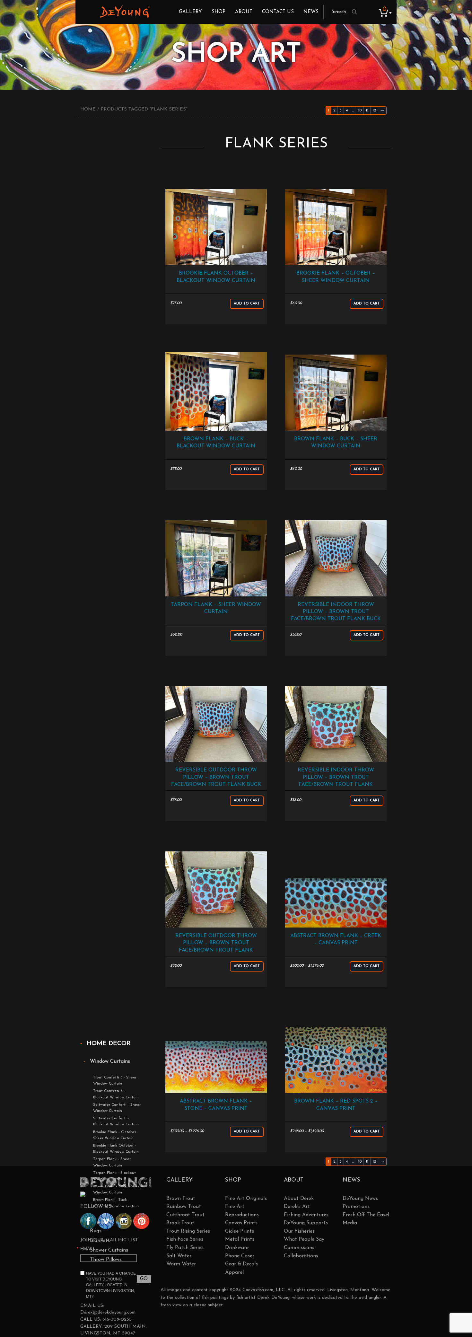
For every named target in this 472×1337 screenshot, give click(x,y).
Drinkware (237, 1247)
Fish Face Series (184, 1239)
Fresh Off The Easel (366, 1215)
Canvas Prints (241, 1223)
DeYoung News (360, 1198)
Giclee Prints (239, 1231)
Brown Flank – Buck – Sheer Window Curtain (335, 442)
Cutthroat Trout (185, 1215)
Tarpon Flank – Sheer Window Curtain (216, 608)
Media (350, 1223)
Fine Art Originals (246, 1198)
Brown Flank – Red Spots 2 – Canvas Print (336, 1105)
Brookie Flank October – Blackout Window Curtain (216, 277)
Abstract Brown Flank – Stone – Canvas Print (216, 1105)
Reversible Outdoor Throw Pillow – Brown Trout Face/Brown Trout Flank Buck (216, 777)
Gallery (190, 12)
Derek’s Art (297, 1206)
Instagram (124, 1221)
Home (88, 109)
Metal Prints (239, 1239)
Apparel (234, 1272)
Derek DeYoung (124, 11)
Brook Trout (180, 1223)
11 (367, 110)
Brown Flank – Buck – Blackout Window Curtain (216, 442)
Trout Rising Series (188, 1231)
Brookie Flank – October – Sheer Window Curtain (335, 277)
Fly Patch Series (185, 1247)
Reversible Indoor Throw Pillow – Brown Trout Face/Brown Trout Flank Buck (336, 612)
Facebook (88, 1221)
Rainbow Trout (183, 1206)
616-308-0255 (117, 1319)
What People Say (304, 1239)
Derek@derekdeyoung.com (107, 1312)
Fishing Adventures (306, 1215)
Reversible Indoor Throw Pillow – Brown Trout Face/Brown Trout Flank (336, 777)
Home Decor (109, 1044)
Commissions (299, 1247)
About (243, 12)
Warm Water (181, 1264)
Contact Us (278, 12)
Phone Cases (240, 1256)
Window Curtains (110, 1061)
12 (374, 110)
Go (144, 1278)
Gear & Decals (241, 1264)
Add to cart (247, 303)
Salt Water (178, 1256)
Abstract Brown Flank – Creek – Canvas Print (335, 939)
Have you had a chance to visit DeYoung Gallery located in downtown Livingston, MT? (111, 1284)
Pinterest (141, 1221)
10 (360, 110)
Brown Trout (180, 1198)
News (311, 12)
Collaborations (301, 1256)
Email (87, 1248)
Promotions (356, 1206)
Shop (218, 12)
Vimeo (106, 1221)
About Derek (299, 1198)
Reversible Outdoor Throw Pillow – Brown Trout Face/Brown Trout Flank (216, 943)
